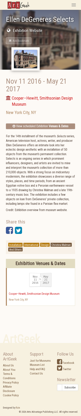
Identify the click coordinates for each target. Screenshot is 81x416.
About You (9, 370)
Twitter (66, 369)
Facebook (68, 363)
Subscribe (70, 387)
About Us (8, 365)
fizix (18, 407)
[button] (18, 40)
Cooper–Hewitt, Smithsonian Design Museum (34, 293)
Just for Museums (40, 360)
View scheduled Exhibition (41, 126)
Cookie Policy (11, 395)
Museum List (37, 365)
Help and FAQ (37, 369)
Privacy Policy (11, 382)
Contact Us (36, 373)
